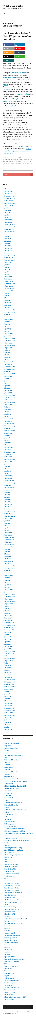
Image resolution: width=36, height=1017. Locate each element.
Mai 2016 (7, 412)
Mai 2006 (7, 696)
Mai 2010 (7, 582)
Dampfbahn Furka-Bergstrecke (14, 779)
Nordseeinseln (9, 876)
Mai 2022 (7, 241)
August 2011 (8, 547)
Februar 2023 (8, 220)
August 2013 (8, 490)
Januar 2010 (8, 592)
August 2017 (8, 376)
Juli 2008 (7, 634)
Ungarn (6, 976)
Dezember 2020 (9, 281)
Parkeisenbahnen (10, 895)
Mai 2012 (7, 525)
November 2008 (9, 625)
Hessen (6, 807)
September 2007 (9, 658)
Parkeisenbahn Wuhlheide (13, 893)
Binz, (15, 99)
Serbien (7, 952)
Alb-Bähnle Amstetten (12, 743)
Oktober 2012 (8, 514)
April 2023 (7, 215)
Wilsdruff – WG (9, 992)
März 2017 (7, 388)
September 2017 (9, 374)
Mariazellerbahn (9, 852)
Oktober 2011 (8, 542)
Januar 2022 (8, 250)
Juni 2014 (7, 466)
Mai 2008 (7, 639)
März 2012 (7, 530)
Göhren (19, 161)
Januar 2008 (8, 649)
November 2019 (9, 312)
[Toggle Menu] (31, 1007)
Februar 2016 (8, 419)
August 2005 (8, 717)
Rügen (6, 84)
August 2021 (8, 262)
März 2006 (8, 701)
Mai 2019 (7, 326)
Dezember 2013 (9, 480)
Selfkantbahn (8, 949)
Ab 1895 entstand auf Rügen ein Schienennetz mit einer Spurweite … (17, 151)
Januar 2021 (8, 279)
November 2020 (9, 284)
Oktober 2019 (8, 314)
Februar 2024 (8, 191)
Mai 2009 (7, 611)
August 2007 (8, 660)
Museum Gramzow (10, 866)
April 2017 (7, 385)
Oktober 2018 (8, 343)
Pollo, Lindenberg (10, 907)
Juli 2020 (7, 293)
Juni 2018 (7, 352)
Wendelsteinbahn (10, 990)
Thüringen (8, 964)
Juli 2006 (7, 691)
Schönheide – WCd (10, 940)
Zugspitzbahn (9, 999)
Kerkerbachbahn (10, 821)
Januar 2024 (8, 193)
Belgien (6, 753)
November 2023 (9, 198)
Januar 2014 (8, 478)
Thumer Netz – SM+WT (12, 961)
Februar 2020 (8, 305)
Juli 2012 (7, 521)
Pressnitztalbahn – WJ (11, 909)
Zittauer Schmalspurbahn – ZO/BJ (15, 997)
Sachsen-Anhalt (9, 933)
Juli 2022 (7, 236)
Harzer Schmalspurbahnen (13, 802)
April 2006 (7, 698)
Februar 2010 (8, 589)
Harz (6, 800)
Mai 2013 (7, 497)
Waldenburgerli (9, 983)
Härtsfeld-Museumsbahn (12, 798)
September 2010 (9, 573)
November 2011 (9, 540)
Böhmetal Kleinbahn (11, 760)
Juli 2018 (7, 350)
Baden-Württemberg (11, 748)
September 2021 (9, 260)
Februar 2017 (8, 390)
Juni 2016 (7, 409)
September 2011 (9, 544)
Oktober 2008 (9, 627)
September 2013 (9, 487)
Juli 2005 (7, 720)
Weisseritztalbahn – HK (12, 987)
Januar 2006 (8, 706)
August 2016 (8, 404)
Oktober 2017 (8, 371)
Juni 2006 (7, 694)
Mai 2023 (7, 212)
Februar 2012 (8, 532)
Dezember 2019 (9, 310)
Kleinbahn (20, 146)
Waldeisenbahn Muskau (12, 980)
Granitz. (14, 106)
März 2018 (7, 359)
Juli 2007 (7, 663)
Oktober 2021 (8, 257)
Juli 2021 (7, 265)
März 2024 (8, 189)
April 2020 (7, 300)
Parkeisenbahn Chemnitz (12, 883)
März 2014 (7, 473)
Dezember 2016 (9, 395)
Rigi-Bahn (7, 916)
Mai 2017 (7, 383)
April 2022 (7, 243)
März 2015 (7, 445)
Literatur (7, 845)
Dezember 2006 (9, 679)
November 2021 (9, 255)
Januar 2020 (8, 307)
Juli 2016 (7, 407)
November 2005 (9, 710)
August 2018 (8, 348)
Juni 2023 (7, 210)
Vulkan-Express (9, 978)
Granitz (24, 161)
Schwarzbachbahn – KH (12, 942)
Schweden (7, 945)
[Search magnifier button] (31, 174)
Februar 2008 (8, 646)
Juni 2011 (7, 551)
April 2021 (7, 272)
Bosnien (7, 765)
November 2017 (9, 369)
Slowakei (7, 954)
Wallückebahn (9, 985)
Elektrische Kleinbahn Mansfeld (15, 786)
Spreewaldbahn (9, 957)
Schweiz (7, 947)
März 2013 (7, 502)
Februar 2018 (8, 362)
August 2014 (8, 461)
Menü (5, 13)
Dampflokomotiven (19, 73)
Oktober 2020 (9, 286)
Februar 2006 (8, 703)
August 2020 (8, 291)
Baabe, (6, 101)
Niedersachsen (9, 871)
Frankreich (8, 791)
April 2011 (7, 556)
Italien (6, 817)
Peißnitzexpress (9, 897)
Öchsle (6, 878)
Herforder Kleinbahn (11, 805)
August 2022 (8, 234)
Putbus (18, 94)
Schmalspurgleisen (16, 163)
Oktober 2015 (8, 428)
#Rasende (7, 89)
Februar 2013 (8, 504)
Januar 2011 (8, 563)
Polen (6, 904)
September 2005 (9, 715)
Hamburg (7, 795)
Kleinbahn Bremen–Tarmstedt (14, 829)
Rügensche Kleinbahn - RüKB (19, 159)
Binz (4, 161)
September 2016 (9, 402)
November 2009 (9, 596)
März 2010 (7, 587)
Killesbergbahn (9, 824)
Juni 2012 (7, 523)
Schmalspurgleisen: (10, 77)
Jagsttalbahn (8, 819)
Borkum (7, 762)
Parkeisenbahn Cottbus (12, 885)
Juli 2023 (7, 208)
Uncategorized (9, 973)
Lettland (7, 843)
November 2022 (9, 227)
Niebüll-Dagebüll (10, 869)
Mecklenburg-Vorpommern (13, 855)
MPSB (6, 862)
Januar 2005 (8, 729)
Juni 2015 (7, 438)
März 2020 (8, 303)
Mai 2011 (7, 554)
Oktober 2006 (9, 684)
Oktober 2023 (8, 201)
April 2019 (7, 329)
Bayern (6, 750)
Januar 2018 (8, 364)
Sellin (20, 99)
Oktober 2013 (8, 485)
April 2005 (7, 727)
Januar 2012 (8, 535)
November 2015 (9, 426)
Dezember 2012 (9, 509)
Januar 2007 (8, 677)
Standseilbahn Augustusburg (14, 959)
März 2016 (7, 416)
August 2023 (8, 205)
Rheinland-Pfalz (9, 914)
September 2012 (9, 516)
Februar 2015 (8, 447)
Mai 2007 (7, 668)
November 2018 (9, 340)
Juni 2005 (7, 722)
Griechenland (8, 793)
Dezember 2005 (9, 708)
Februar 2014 (8, 476)
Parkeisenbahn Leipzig (12, 890)
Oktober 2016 (8, 400)
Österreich (7, 881)
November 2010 (9, 568)
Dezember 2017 (9, 367)
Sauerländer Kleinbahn (12, 935)
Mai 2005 (7, 724)
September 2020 (9, 288)
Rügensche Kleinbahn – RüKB (14, 923)
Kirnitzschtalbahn (10, 826)
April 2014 (7, 471)
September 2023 (9, 203)
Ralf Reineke (8, 157)
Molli (6, 859)
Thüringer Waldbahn (11, 966)
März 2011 (7, 559)
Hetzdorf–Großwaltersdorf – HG (15, 810)
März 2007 (7, 672)
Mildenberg (8, 857)
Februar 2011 (8, 561)
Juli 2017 (7, 378)
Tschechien (8, 968)
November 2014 (9, 454)
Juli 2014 (7, 464)
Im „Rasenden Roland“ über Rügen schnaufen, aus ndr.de (17, 36)
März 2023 (7, 217)
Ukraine (7, 971)
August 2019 (8, 319)
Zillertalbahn (8, 994)
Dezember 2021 (9, 253)
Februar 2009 (8, 618)
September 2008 (9, 630)
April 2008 (7, 642)
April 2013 (7, 499)
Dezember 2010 (9, 566)
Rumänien (7, 926)
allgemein (7, 746)
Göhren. (27, 94)
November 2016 (9, 397)
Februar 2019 (8, 333)
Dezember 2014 (9, 452)
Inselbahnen (8, 814)
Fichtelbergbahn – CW (11, 788)
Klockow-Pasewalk (10, 838)
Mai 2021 (7, 269)
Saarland (7, 928)
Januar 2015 (8, 450)
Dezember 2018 (9, 338)
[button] (8, 44)
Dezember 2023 (9, 196)
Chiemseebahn (9, 776)
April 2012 (7, 528)
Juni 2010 (7, 580)
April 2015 (7, 442)
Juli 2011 (7, 549)
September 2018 (9, 345)
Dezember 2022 (9, 224)
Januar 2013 (8, 506)
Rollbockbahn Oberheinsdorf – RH (15, 919)
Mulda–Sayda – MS (11, 864)
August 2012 (8, 518)
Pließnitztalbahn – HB (11, 900)
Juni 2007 (7, 665)
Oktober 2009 (9, 599)
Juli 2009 (7, 606)
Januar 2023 (8, 222)
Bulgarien (7, 774)
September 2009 (9, 601)
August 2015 (8, 433)
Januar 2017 (8, 393)
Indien (6, 812)
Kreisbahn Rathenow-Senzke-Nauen (16, 840)
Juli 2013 (7, 492)
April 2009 (7, 613)
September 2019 (9, 317)
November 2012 (9, 511)
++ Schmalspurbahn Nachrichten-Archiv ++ (14, 7)
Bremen (7, 769)
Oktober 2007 (8, 656)
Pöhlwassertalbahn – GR (12, 902)
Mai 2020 (7, 298)
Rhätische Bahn (9, 912)
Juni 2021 (7, 267)
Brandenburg (8, 767)
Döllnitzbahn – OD (10, 784)
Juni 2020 (7, 295)
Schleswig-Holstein (11, 938)
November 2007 (9, 653)
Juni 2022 (7, 239)
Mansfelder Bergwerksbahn (13, 850)
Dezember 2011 (9, 537)
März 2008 (8, 644)
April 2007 (7, 670)
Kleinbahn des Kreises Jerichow (14, 831)
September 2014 (9, 459)
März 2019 (7, 331)
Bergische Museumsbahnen (13, 755)
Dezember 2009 (9, 594)
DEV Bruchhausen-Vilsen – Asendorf (16, 781)
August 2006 (8, 689)
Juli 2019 (7, 321)
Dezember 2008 (9, 623)
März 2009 (8, 615)
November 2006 (9, 682)
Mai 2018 (7, 355)
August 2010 (8, 575)
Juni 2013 (7, 495)
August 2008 (8, 632)
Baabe (30, 159)
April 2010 (7, 585)
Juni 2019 (7, 324)
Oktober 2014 (8, 457)
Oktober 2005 (9, 713)
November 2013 (9, 483)
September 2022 (9, 231)
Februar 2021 (8, 276)
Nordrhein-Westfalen (11, 874)
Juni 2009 (7, 608)
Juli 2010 (7, 578)
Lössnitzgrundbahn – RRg (13, 848)
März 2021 (7, 274)
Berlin (6, 757)
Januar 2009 (8, 620)
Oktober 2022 (9, 229)
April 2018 (7, 357)
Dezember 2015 (9, 423)
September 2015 (9, 431)
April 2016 (7, 414)
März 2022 (8, 246)
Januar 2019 (8, 336)
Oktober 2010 (8, 570)
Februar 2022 (8, 248)
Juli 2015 (7, 435)
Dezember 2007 (9, 651)
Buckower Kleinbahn (11, 772)
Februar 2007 (8, 675)
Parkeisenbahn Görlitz (11, 888)
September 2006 (9, 687)
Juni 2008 (7, 637)
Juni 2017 (7, 381)
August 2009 (8, 604)
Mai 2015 (7, 440)
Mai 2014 (7, 468)
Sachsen (7, 930)
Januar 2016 (8, 421)
